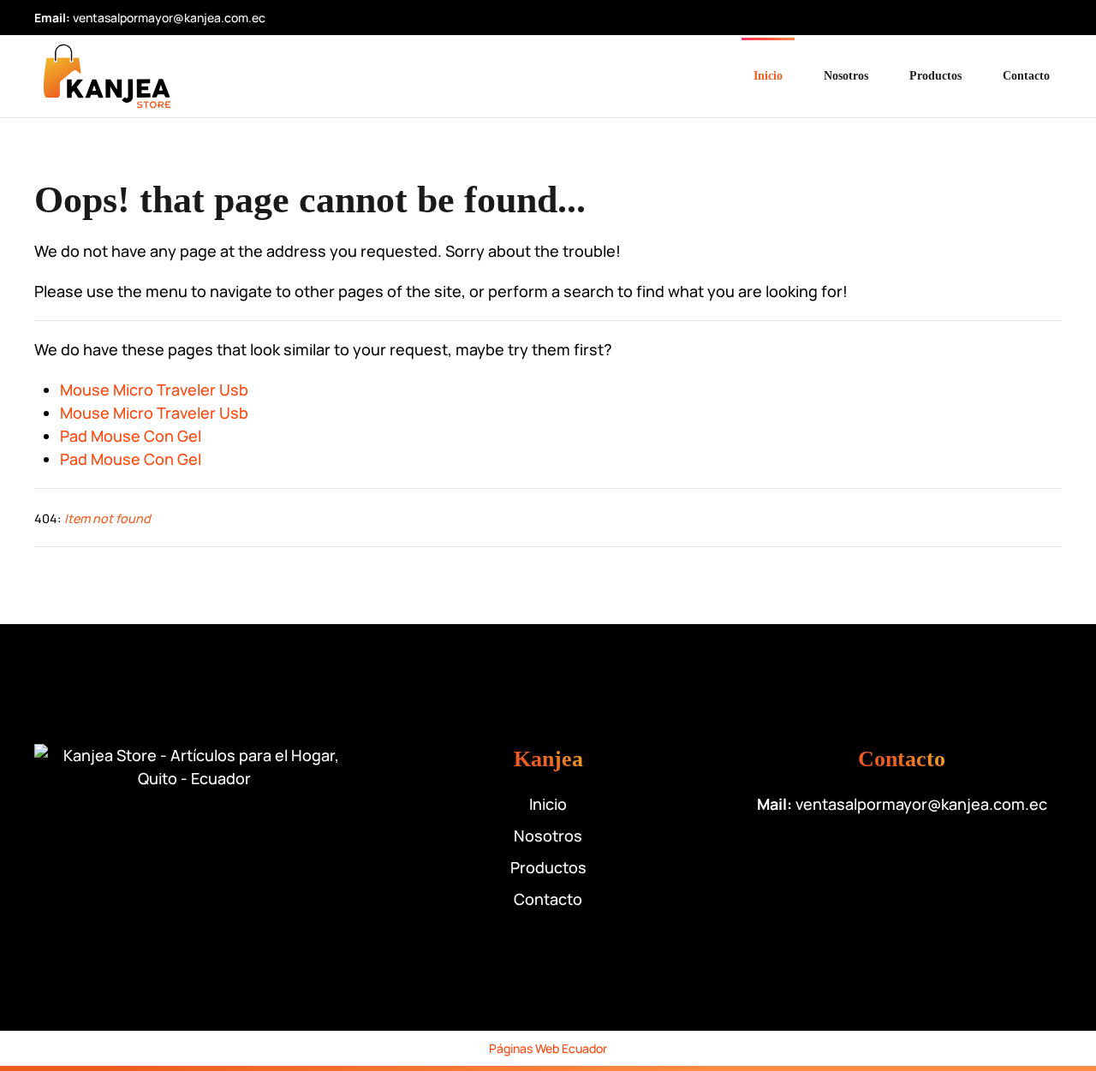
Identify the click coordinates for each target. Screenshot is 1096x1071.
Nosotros (846, 75)
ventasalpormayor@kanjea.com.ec (169, 17)
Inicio (768, 75)
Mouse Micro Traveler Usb (154, 389)
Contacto (1026, 75)
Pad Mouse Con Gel (130, 435)
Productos (935, 75)
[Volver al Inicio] (107, 76)
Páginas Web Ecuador (548, 1048)
